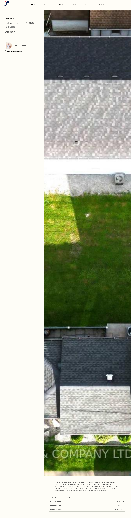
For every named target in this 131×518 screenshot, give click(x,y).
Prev (45, 243)
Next (129, 243)
